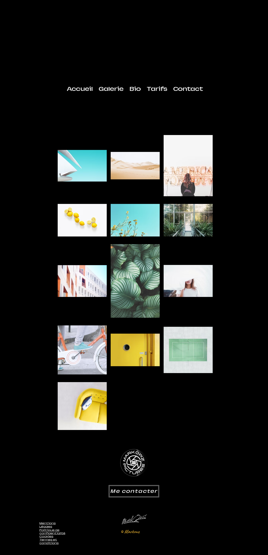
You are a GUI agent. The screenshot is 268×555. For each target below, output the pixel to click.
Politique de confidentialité (52, 532)
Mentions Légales (47, 525)
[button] (111, 89)
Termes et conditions (49, 541)
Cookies (46, 536)
